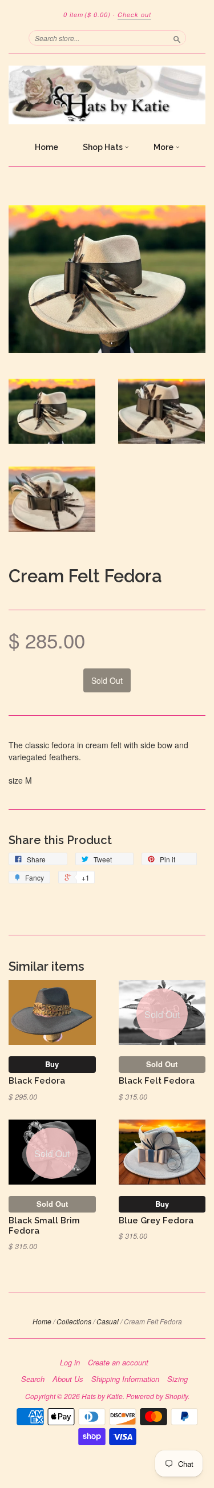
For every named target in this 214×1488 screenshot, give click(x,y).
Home (46, 147)
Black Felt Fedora (157, 1080)
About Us (68, 1379)
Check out (134, 14)
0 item (87, 14)
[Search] (176, 37)
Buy (52, 1064)
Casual (107, 1321)
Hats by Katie (102, 1396)
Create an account (118, 1363)
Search (33, 1379)
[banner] (107, 95)
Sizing (177, 1379)
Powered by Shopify (157, 1396)
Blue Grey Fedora (156, 1220)
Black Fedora (37, 1080)
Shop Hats (103, 147)
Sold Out (161, 1064)
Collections (73, 1321)
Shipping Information (125, 1379)
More (164, 147)
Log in (70, 1363)
